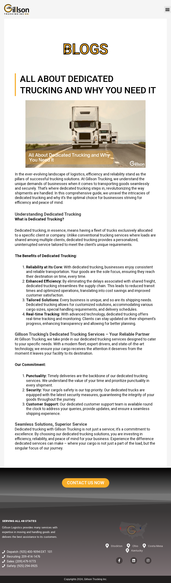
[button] (167, 9)
